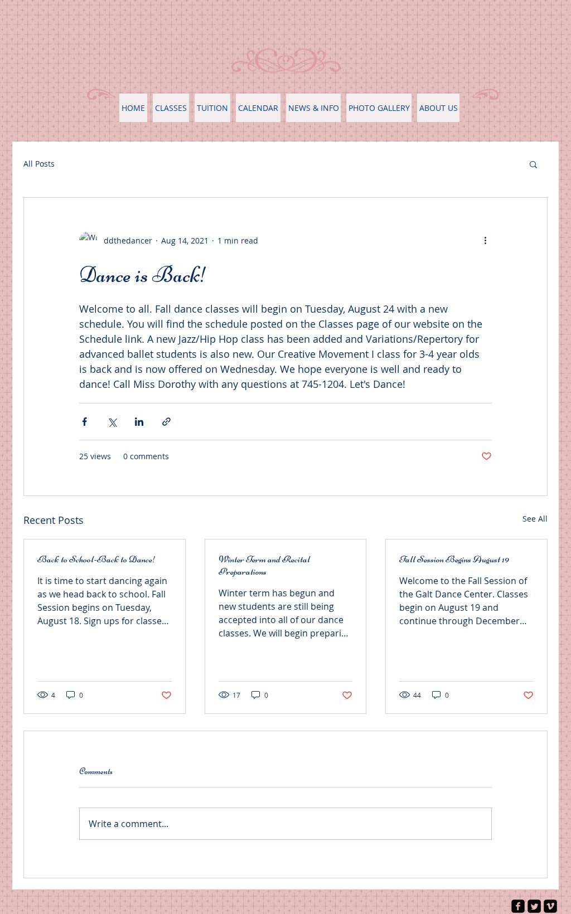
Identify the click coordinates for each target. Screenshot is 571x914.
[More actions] (485, 240)
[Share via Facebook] (84, 421)
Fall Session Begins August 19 (454, 559)
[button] (533, 163)
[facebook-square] (518, 906)
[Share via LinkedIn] (139, 421)
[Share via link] (166, 421)
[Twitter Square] (534, 906)
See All (535, 518)
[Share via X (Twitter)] (112, 421)
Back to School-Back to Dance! (96, 559)
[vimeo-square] (550, 906)
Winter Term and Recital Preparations (264, 565)
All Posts (39, 163)
